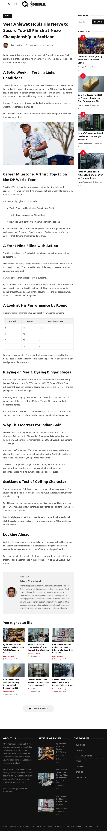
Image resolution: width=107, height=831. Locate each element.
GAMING (79, 772)
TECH (78, 761)
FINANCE (80, 750)
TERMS (66, 826)
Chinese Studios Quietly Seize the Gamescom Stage (91, 46)
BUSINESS (80, 745)
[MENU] (4, 4)
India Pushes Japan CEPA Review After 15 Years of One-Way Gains (38, 635)
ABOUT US (41, 826)
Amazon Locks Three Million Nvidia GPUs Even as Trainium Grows (63, 670)
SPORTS (80, 767)
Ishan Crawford (16, 45)
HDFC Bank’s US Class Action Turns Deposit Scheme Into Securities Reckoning (63, 635)
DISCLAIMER (76, 826)
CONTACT (99, 826)
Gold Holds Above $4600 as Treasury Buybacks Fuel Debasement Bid (14, 670)
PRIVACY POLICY (54, 826)
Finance (6, 656)
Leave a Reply (40, 709)
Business (31, 653)
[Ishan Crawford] (11, 596)
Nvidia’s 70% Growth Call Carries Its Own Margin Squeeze (91, 122)
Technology (62, 689)
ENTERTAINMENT (84, 756)
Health (30, 689)
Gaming (80, 67)
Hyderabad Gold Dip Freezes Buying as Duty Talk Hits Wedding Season (14, 635)
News (7, 15)
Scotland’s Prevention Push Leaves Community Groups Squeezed (38, 670)
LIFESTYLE (81, 777)
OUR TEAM (88, 826)
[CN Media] (34, 4)
